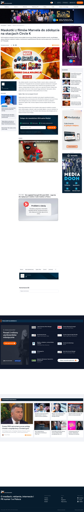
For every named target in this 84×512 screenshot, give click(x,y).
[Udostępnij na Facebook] (14, 45)
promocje (51, 269)
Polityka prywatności (61, 509)
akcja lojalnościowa (29, 269)
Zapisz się (50, 127)
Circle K (44, 269)
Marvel (21, 269)
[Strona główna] (6, 3)
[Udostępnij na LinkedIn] (15, 45)
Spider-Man (38, 269)
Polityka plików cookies (79, 509)
